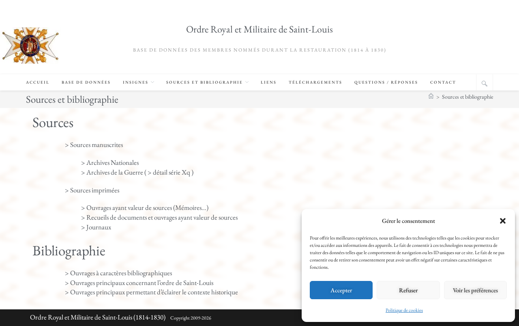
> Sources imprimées (92, 190)
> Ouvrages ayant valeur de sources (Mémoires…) (144, 207)
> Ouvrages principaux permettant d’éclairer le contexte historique (151, 291)
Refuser (408, 290)
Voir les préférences (475, 290)
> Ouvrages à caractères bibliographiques (118, 272)
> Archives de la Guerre (112, 172)
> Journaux (96, 226)
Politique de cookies (404, 310)
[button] (503, 221)
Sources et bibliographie (467, 96)
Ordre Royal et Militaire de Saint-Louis (259, 29)
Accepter (341, 290)
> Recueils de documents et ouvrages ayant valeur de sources (159, 217)
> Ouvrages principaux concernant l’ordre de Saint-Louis (139, 282)
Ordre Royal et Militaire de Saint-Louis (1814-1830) (97, 317)
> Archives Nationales (110, 162)
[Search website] (484, 83)
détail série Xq (171, 172)
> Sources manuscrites (94, 144)
